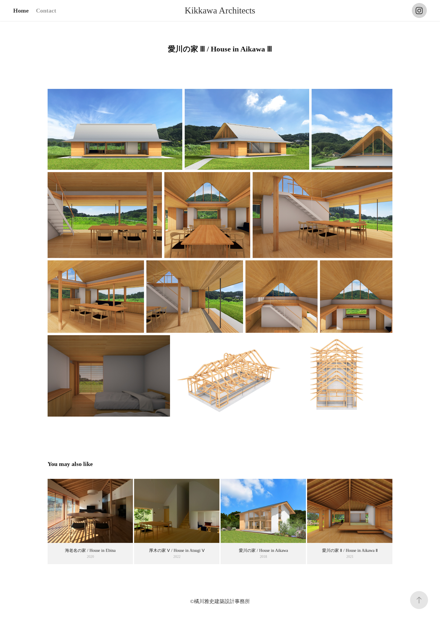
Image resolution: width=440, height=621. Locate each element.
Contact (46, 10)
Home (21, 10)
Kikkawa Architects (220, 10)
